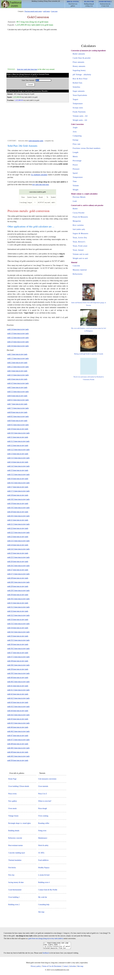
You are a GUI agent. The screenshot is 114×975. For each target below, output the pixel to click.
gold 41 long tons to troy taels (17, 686)
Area (75, 132)
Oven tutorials (43, 786)
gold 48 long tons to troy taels (17, 744)
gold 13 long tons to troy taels (17, 454)
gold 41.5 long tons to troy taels (18, 690)
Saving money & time (16, 882)
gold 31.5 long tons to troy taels (18, 607)
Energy (75, 140)
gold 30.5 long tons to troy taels (18, 599)
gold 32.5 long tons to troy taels (18, 615)
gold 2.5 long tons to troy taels (18, 367)
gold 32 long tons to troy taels (17, 611)
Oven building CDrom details (18, 786)
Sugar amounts (79, 91)
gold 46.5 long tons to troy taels (18, 731)
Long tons (54, 11)
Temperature (78, 103)
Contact (65, 966)
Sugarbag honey (79, 70)
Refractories (77, 274)
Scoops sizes (78, 108)
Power (75, 165)
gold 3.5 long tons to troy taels (18, 375)
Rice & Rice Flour (80, 79)
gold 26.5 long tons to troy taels (18, 566)
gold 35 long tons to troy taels (17, 636)
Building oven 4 (44, 882)
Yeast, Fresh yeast (80, 246)
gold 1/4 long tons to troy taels (18, 329)
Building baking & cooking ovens (89, 4)
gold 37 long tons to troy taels (17, 653)
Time (75, 181)
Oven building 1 (14, 897)
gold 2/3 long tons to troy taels (18, 342)
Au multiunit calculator (39, 175)
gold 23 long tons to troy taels (17, 537)
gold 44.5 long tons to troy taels (18, 715)
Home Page (12, 779)
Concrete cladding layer (16, 853)
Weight (75, 190)
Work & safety (43, 845)
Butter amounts (79, 54)
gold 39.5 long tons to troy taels (18, 673)
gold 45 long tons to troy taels (17, 719)
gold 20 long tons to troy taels (17, 512)
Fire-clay (11, 875)
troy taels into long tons (40, 184)
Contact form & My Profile (47, 890)
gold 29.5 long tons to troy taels (18, 590)
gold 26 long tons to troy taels (17, 561)
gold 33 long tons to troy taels (17, 619)
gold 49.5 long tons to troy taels (18, 756)
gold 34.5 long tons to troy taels (18, 632)
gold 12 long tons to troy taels (17, 445)
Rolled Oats (77, 83)
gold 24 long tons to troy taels (17, 545)
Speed (75, 173)
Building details (13, 831)
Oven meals (12, 808)
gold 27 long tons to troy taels (17, 570)
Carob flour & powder (82, 58)
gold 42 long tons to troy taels (17, 694)
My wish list (42, 897)
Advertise (72, 966)
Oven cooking (43, 816)
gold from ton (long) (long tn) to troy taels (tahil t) (45, 938)
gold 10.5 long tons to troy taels (18, 433)
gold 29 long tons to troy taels (17, 586)
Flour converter (52, 1)
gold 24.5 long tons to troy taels (18, 549)
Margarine (77, 221)
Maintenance (42, 838)
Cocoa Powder (78, 213)
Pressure (76, 169)
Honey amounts (79, 66)
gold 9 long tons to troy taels (17, 421)
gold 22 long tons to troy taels (17, 528)
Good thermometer (14, 890)
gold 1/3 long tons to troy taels (18, 333)
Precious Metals (79, 197)
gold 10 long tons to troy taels (17, 429)
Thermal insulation (14, 860)
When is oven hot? (44, 801)
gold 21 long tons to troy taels (17, 520)
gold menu (46, 11)
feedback (46, 953)
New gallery (12, 801)
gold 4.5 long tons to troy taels (18, 383)
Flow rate (76, 144)
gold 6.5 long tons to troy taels (18, 400)
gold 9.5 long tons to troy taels (18, 425)
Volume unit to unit (80, 254)
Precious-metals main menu (33, 11)
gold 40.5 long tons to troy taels (18, 682)
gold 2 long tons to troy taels (17, 363)
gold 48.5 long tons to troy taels (18, 748)
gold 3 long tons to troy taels (17, 371)
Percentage (77, 161)
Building (34, 1)
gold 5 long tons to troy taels (17, 387)
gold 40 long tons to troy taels (17, 677)
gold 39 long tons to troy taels (17, 669)
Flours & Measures (80, 217)
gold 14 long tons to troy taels (17, 462)
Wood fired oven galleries (73, 4)
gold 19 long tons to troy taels (17, 503)
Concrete (76, 266)
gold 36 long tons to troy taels (17, 644)
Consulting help (43, 904)
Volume (76, 185)
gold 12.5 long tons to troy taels (18, 450)
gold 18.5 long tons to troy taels (18, 499)
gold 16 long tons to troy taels (17, 479)
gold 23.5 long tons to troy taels (18, 541)
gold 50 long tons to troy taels (17, 760)
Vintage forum (13, 816)
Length (75, 152)
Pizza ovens (12, 794)
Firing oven (42, 831)
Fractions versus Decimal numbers (86, 148)
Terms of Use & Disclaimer (51, 966)
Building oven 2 (14, 904)
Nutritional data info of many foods (105, 4)
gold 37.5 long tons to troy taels (18, 657)
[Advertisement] (37, 48)
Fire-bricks (12, 867)
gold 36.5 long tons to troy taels (18, 648)
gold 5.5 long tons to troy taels (18, 392)
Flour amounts (78, 62)
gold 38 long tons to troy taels (17, 661)
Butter (75, 209)
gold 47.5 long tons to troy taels (18, 740)
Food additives (43, 860)
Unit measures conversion (47, 779)
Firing (45, 1)
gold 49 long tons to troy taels (17, 752)
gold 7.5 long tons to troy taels (18, 408)
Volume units (78, 116)
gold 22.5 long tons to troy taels (18, 532)
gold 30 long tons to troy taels (17, 595)
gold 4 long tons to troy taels (17, 379)
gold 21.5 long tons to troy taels (18, 524)
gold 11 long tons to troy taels (17, 437)
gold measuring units (36, 141)
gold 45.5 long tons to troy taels (18, 723)
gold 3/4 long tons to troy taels (18, 346)
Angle (75, 127)
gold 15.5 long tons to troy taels (18, 474)
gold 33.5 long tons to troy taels (18, 624)
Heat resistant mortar (15, 845)
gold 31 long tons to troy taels (17, 603)
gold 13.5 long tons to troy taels (18, 458)
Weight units (78, 120)
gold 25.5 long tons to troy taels (18, 557)
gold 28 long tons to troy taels (17, 578)
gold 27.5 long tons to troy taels (18, 574)
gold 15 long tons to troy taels (17, 470)
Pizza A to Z (42, 794)
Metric (75, 156)
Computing (77, 136)
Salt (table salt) (79, 229)
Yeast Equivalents (80, 95)
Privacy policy (36, 966)
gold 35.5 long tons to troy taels (18, 640)
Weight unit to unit (80, 258)
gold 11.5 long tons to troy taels (18, 441)
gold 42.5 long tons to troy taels (18, 698)
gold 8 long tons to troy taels (17, 412)
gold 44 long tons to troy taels (17, 711)
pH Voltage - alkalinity (82, 74)
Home (11, 4)
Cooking (40, 1)
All (59, 1)
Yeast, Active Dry (80, 238)
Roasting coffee (43, 823)
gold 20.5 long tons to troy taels (18, 516)
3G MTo (41, 853)
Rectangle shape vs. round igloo (19, 823)
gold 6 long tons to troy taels (17, 396)
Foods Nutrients (79, 112)
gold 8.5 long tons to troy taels (18, 416)
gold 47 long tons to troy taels (17, 735)
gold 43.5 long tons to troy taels (18, 706)
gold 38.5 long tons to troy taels (18, 665)
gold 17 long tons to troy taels (17, 487)
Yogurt (75, 99)
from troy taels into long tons (27, 69)
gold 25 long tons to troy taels (17, 553)
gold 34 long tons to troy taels (17, 628)
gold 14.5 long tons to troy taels (18, 466)
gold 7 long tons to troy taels (17, 404)
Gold (75, 201)
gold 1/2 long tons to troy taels (18, 338)
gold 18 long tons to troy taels (17, 495)
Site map (41, 912)
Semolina (76, 87)
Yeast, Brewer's (79, 242)
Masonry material (80, 270)
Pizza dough (42, 808)
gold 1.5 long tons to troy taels (18, 358)
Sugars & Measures (80, 233)
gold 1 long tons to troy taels (17, 354)
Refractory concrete (15, 838)
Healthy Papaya (43, 867)
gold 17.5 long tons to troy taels (18, 491)
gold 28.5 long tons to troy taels (18, 582)
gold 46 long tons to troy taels (17, 727)
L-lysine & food (43, 875)
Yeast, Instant (78, 250)
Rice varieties (78, 225)
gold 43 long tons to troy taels (17, 702)
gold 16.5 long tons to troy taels (18, 483)
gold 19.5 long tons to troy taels (18, 508)
